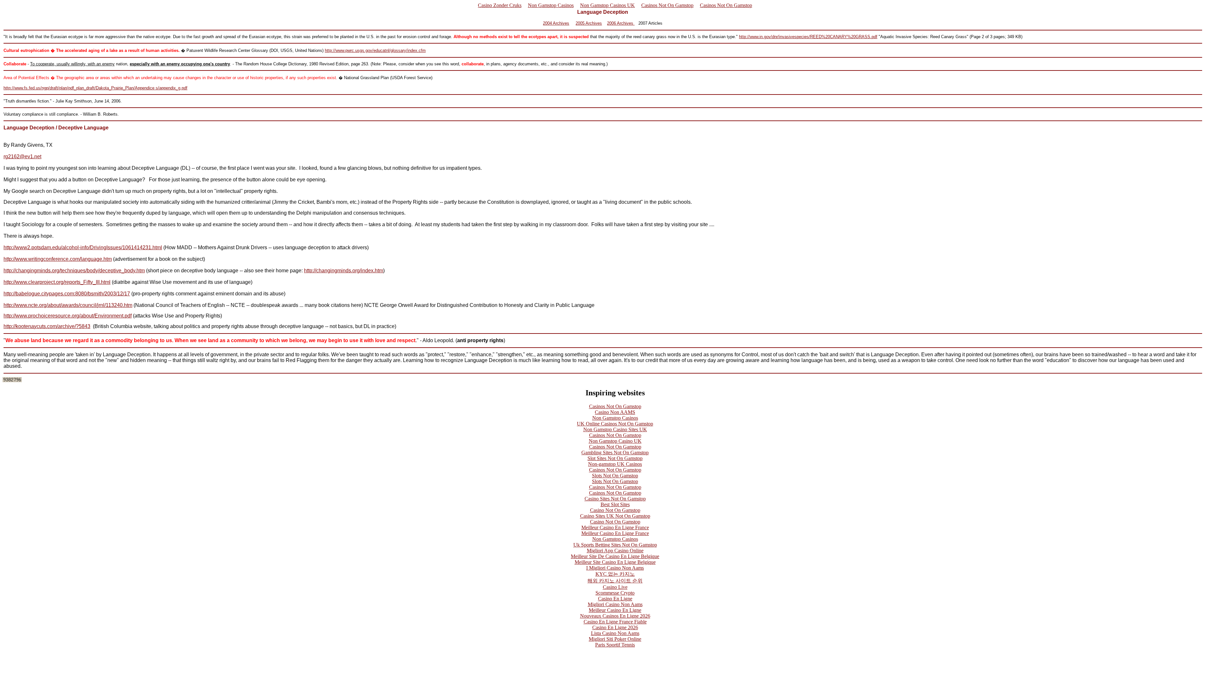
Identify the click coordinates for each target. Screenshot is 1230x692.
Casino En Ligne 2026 (615, 627)
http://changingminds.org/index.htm (343, 270)
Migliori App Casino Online (615, 550)
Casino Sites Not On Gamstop (615, 498)
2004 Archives (556, 23)
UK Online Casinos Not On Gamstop (615, 423)
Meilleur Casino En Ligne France (615, 527)
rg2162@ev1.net (22, 156)
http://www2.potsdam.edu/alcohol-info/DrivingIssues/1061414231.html (83, 247)
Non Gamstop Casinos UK (607, 5)
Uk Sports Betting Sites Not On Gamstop (615, 545)
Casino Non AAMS (615, 412)
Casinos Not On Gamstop (667, 5)
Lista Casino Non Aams (615, 633)
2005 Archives (589, 23)
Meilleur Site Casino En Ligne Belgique (615, 562)
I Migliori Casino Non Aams (615, 568)
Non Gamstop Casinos (551, 5)
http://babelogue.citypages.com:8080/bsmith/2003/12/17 (67, 293)
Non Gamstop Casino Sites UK (615, 429)
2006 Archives (621, 23)
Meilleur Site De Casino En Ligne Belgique (615, 556)
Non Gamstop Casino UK (615, 441)
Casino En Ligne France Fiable (615, 621)
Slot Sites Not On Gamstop (615, 458)
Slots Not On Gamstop (615, 475)
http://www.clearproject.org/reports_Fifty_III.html (57, 282)
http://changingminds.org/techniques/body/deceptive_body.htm (74, 270)
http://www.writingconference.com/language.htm (58, 259)
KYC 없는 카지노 (615, 574)
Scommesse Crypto (615, 593)
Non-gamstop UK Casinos (615, 464)
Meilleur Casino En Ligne (615, 610)
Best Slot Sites (615, 504)
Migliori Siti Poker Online (615, 639)
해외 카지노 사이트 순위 (615, 580)
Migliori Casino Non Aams (615, 604)
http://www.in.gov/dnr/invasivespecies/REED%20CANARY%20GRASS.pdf (808, 36)
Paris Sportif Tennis (615, 644)
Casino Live (615, 587)
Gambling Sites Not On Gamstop (615, 452)
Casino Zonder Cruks (499, 5)
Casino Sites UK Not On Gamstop (615, 516)
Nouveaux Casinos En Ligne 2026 (615, 616)
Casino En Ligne (615, 598)
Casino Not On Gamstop (615, 510)
